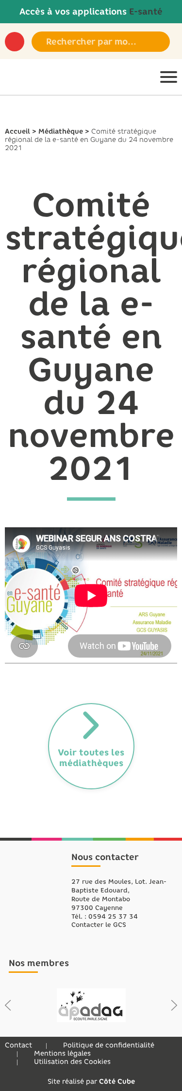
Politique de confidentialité (108, 1045)
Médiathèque (60, 131)
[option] (91, 1005)
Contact (18, 1045)
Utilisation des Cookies (72, 1062)
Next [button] (174, 1005)
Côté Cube (117, 1081)
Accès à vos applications (91, 11)
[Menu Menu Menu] (168, 77)
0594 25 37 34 (113, 916)
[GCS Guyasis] (19, 77)
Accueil (17, 131)
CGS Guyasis (35, 891)
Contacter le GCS (98, 924)
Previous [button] (8, 1005)
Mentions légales (62, 1053)
